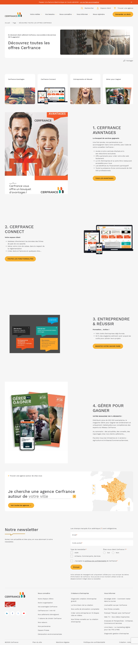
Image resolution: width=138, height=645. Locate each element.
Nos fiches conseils (111, 609)
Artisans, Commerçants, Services (87, 556)
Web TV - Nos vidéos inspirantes (116, 617)
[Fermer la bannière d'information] (131, 2)
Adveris (130, 642)
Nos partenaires (44, 626)
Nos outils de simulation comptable (85, 609)
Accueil (7, 23)
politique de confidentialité (95, 561)
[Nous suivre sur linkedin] (7, 613)
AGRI (76, 553)
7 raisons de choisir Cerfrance (49, 618)
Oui (108, 553)
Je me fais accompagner (89, 2)
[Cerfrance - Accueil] (13, 14)
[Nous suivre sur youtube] (24, 613)
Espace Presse (43, 630)
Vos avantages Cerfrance (47, 607)
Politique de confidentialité (94, 642)
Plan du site (37, 642)
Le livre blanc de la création (82, 605)
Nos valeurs (42, 622)
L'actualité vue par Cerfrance (115, 605)
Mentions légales (62, 642)
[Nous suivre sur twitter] (18, 613)
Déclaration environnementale (50, 634)
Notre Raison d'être (45, 599)
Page (14, 23)
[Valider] (74, 496)
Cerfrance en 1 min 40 (46, 611)
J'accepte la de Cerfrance (96, 561)
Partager (129, 61)
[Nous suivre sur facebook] (13, 613)
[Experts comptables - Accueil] (10, 604)
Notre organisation (45, 603)
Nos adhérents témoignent (48, 614)
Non (117, 553)
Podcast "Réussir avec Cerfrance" (117, 613)
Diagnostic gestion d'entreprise (116, 634)
